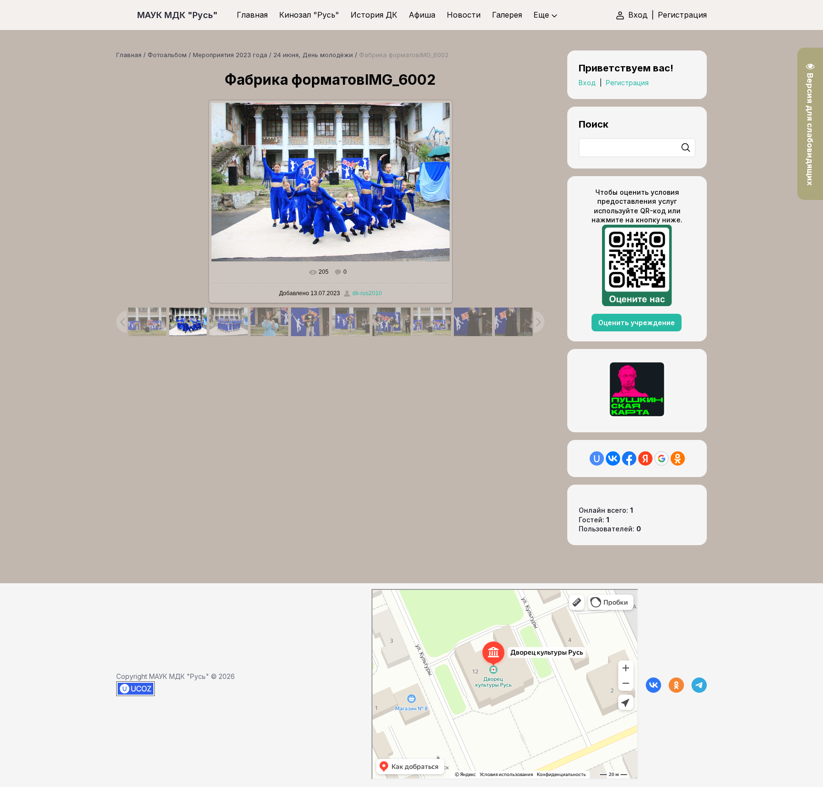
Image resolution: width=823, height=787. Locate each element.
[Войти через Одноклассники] (678, 458)
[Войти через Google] (661, 458)
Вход (638, 15)
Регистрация (682, 15)
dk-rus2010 (367, 293)
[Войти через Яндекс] (645, 458)
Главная (128, 55)
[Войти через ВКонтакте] (613, 458)
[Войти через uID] (597, 458)
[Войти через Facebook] (629, 458)
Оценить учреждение (636, 323)
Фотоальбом (167, 55)
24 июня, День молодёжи (313, 55)
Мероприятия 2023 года (230, 55)
